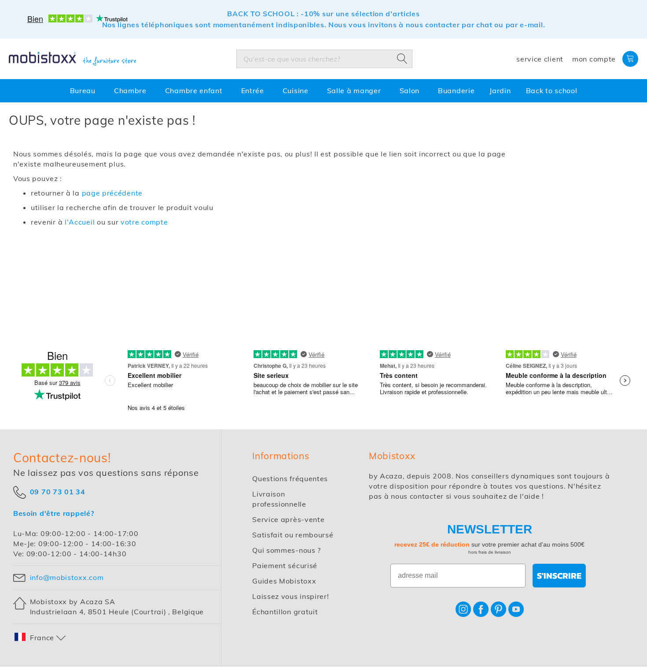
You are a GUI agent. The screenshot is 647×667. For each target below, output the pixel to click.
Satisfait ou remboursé (292, 534)
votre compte (144, 222)
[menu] (323, 91)
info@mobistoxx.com (66, 577)
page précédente (112, 192)
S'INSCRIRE (559, 575)
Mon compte (594, 58)
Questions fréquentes (290, 478)
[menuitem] (84, 91)
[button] (40, 638)
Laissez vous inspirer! (290, 596)
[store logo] (72, 59)
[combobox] (324, 59)
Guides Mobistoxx (284, 580)
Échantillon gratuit (285, 611)
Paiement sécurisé (284, 565)
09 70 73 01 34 (57, 491)
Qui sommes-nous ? (286, 550)
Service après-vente (288, 519)
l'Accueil (80, 222)
